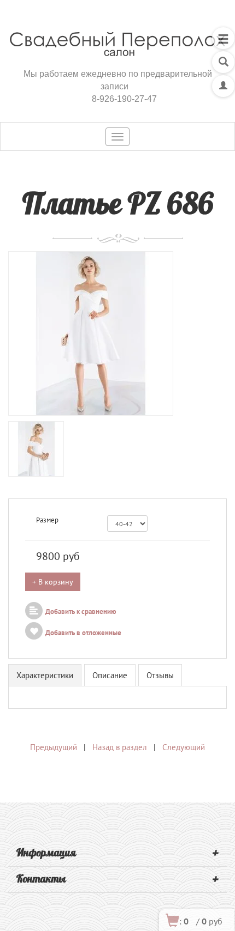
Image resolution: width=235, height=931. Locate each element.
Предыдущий (53, 747)
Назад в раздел (119, 747)
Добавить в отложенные (83, 632)
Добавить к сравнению (80, 611)
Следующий (183, 747)
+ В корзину (52, 582)
